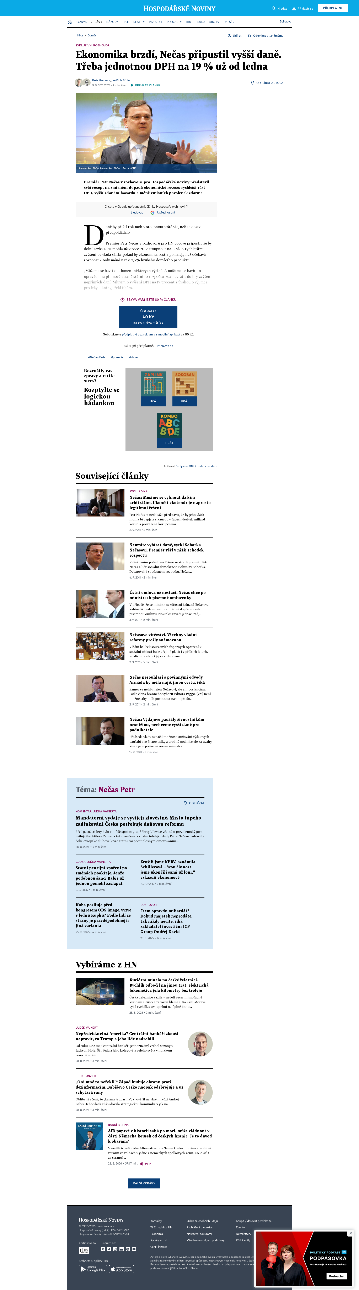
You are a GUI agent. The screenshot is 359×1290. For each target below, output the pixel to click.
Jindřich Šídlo (121, 80)
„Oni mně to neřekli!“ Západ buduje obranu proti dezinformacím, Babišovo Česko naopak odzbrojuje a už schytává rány (129, 1087)
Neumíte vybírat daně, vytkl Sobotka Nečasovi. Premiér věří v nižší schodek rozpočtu (166, 550)
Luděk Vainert (87, 1027)
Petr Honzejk (101, 80)
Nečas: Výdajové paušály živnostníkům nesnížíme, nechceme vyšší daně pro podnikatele (166, 725)
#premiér (117, 357)
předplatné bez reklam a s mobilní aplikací (151, 334)
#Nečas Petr (96, 357)
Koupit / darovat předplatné (254, 1221)
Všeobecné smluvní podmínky (206, 1240)
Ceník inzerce (158, 1246)
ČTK (133, 168)
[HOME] (69, 22)
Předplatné (333, 8)
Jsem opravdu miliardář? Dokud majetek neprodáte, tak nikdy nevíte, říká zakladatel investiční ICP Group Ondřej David (166, 921)
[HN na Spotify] (128, 1249)
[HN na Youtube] (134, 1249)
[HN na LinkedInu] (121, 1249)
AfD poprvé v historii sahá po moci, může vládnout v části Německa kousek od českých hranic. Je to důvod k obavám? (160, 1136)
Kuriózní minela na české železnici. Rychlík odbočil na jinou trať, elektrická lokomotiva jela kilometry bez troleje (169, 985)
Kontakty (156, 1221)
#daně (133, 357)
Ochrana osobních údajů (202, 1221)
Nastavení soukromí (199, 1234)
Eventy (240, 1227)
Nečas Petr (116, 790)
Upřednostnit (166, 212)
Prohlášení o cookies (200, 1227)
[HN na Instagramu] (115, 1249)
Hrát (154, 401)
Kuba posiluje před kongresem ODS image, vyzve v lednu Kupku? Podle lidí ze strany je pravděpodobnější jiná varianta (103, 915)
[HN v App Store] (121, 1269)
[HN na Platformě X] (103, 1249)
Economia (156, 1234)
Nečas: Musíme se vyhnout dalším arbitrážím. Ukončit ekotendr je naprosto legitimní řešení (170, 503)
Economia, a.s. (105, 1226)
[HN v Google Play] (93, 1269)
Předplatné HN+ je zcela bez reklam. (196, 466)
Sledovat (137, 212)
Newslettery (243, 1234)
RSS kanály (243, 1240)
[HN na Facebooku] (109, 1249)
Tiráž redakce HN (161, 1227)
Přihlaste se (165, 346)
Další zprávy (144, 1183)
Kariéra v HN (158, 1240)
